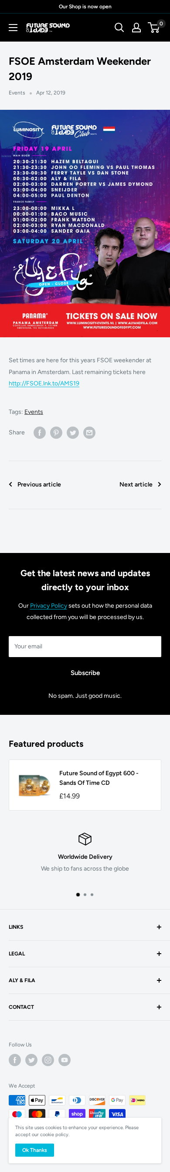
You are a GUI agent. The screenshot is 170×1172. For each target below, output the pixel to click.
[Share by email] (89, 433)
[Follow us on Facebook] (15, 1060)
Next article (136, 484)
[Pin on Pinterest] (56, 433)
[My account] (136, 27)
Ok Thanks (34, 1150)
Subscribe (85, 673)
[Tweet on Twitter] (73, 433)
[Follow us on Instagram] (48, 1060)
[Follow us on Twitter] (31, 1060)
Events (17, 93)
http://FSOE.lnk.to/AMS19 (44, 383)
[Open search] (119, 27)
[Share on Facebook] (40, 433)
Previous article (39, 484)
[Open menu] (13, 27)
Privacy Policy (48, 605)
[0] (154, 27)
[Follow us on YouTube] (64, 1060)
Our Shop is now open (85, 6)
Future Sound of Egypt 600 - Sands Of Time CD (99, 778)
